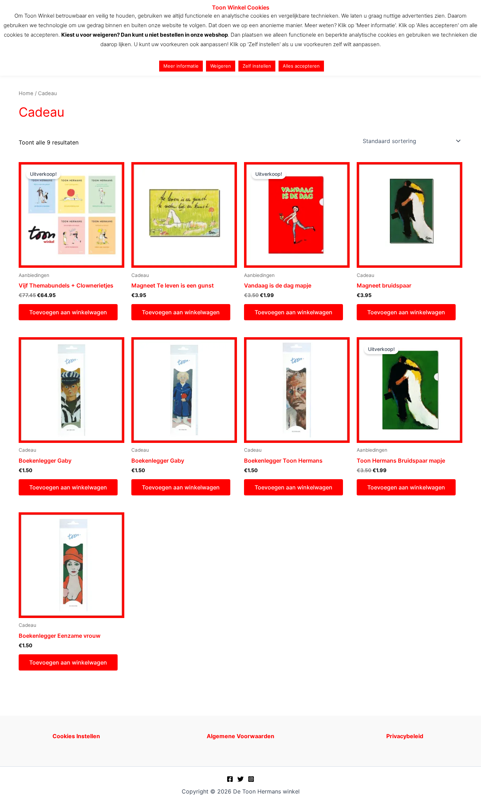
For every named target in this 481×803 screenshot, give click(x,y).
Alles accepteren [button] (301, 66)
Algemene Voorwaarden (240, 736)
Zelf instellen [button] (257, 66)
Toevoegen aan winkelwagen (68, 312)
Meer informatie (181, 66)
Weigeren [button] (220, 66)
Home (26, 93)
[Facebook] (230, 779)
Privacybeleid (404, 736)
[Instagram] (251, 779)
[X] (240, 779)
